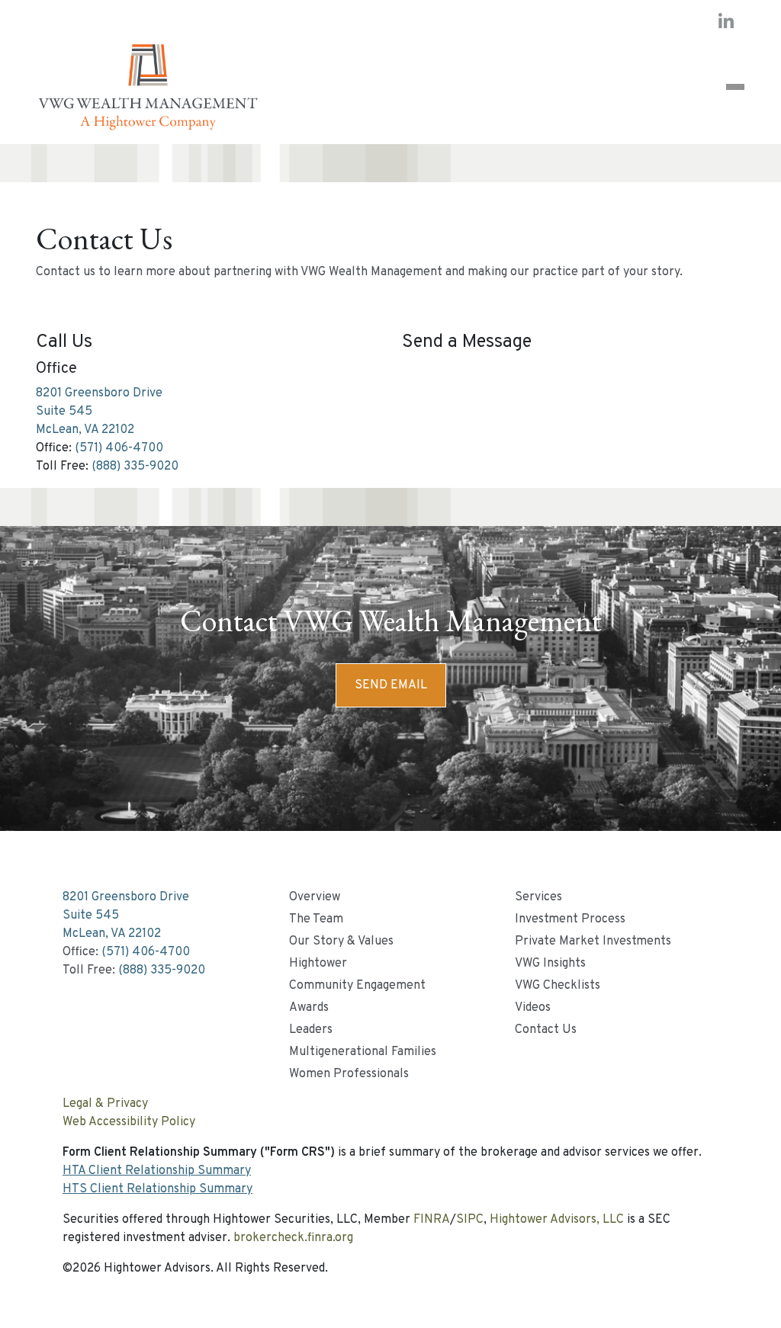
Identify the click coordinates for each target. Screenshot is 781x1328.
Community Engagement (357, 985)
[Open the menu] (735, 87)
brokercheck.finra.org (293, 1238)
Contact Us (546, 1030)
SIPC (470, 1219)
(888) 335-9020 (135, 466)
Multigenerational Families (362, 1052)
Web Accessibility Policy (129, 1122)
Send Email (391, 685)
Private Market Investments (593, 941)
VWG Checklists (557, 985)
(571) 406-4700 (119, 448)
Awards (309, 1007)
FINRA (431, 1219)
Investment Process (570, 919)
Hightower (318, 963)
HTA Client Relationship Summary (157, 1171)
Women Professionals (349, 1074)
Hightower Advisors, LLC (557, 1219)
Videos (533, 1007)
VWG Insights (550, 963)
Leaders (311, 1030)
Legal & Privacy (105, 1103)
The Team (316, 919)
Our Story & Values (341, 941)
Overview (314, 897)
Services (538, 897)
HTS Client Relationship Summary (157, 1189)
